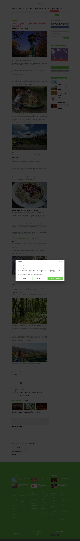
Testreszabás (39, 278)
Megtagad (24, 278)
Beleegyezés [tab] (23, 265)
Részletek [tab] (40, 265)
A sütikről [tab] (56, 265)
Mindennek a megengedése (56, 278)
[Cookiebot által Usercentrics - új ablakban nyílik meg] (58, 261)
